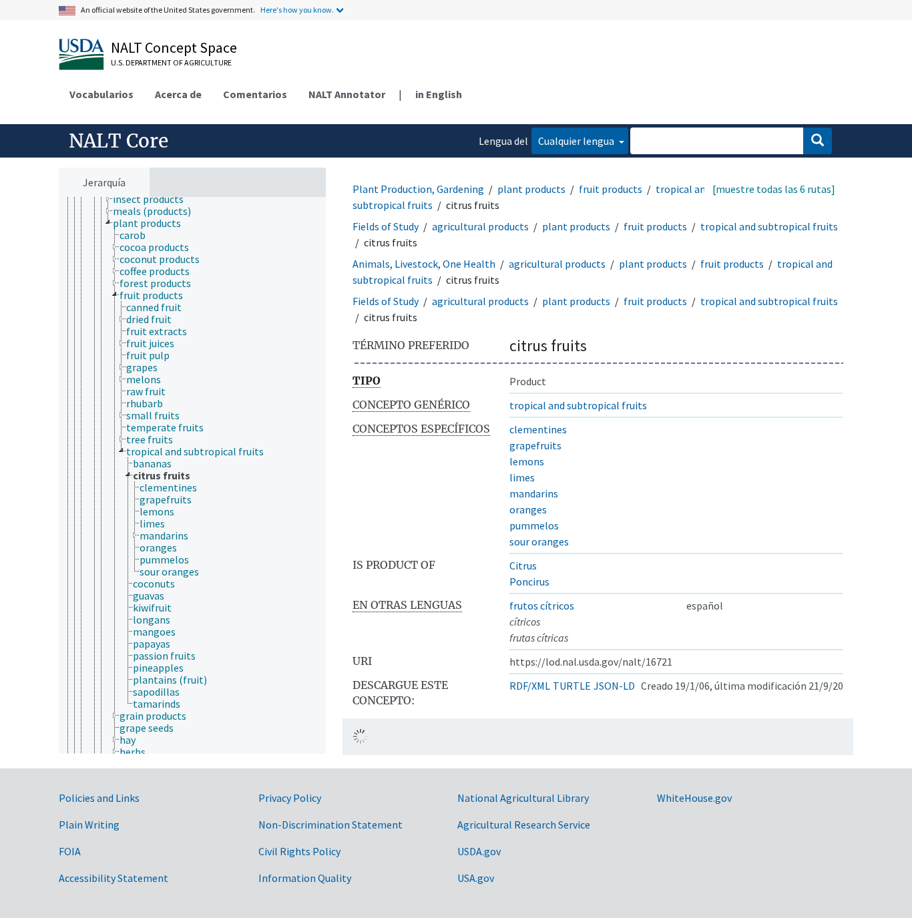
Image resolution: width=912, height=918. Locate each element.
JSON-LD (614, 685)
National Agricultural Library (523, 798)
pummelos (534, 525)
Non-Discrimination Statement (330, 824)
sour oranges (539, 541)
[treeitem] (154, 199)
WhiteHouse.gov (694, 798)
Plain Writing (89, 824)
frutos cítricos (541, 605)
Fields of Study (386, 226)
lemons (526, 461)
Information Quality (304, 878)
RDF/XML (529, 685)
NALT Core (118, 141)
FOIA (70, 851)
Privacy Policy (289, 798)
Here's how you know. (297, 10)
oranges (528, 509)
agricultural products (480, 226)
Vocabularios (101, 94)
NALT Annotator (346, 94)
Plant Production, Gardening (418, 189)
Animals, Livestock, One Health (424, 263)
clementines (538, 429)
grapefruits (535, 445)
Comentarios (255, 94)
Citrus (523, 565)
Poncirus (529, 581)
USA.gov (475, 878)
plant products (531, 189)
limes (522, 477)
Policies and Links (99, 798)
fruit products (610, 189)
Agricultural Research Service (523, 824)
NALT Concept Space (174, 47)
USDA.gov (479, 851)
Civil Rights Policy (299, 851)
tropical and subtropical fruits (769, 226)
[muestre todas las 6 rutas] (773, 189)
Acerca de (178, 94)
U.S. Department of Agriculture (171, 62)
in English (438, 94)
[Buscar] (817, 141)
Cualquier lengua (577, 141)
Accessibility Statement (113, 878)
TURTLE (572, 685)
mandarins (533, 493)
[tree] (192, 475)
